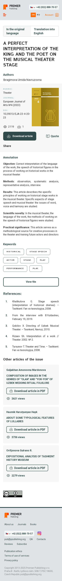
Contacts (41, 539)
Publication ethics (13, 551)
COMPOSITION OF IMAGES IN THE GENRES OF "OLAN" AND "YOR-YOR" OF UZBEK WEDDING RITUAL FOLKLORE (29, 379)
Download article (23, 136)
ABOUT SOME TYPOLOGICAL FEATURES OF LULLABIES (30, 419)
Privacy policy (11, 560)
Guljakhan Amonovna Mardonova (26, 369)
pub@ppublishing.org (15, 539)
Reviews (8, 544)
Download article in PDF (29, 391)
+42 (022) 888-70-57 (46, 7)
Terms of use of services (16, 555)
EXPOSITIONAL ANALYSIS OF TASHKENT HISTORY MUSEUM (30, 458)
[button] (44, 7)
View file (31, 281)
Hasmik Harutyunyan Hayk (21, 412)
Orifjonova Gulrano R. (19, 450)
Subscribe (22, 544)
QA (31, 539)
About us (9, 524)
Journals (21, 524)
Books (33, 524)
